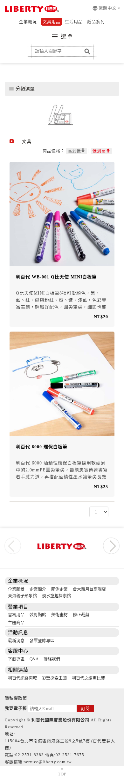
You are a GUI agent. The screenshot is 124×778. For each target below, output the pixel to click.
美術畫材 (59, 614)
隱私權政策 (16, 698)
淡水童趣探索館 (56, 595)
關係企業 (59, 589)
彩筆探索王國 (54, 677)
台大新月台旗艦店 (89, 589)
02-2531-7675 (70, 754)
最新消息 (16, 640)
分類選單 (22, 88)
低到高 (99, 150)
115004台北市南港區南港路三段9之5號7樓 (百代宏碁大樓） (60, 744)
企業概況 (28, 21)
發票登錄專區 (42, 640)
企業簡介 (38, 589)
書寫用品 (16, 614)
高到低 (74, 150)
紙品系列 (96, 21)
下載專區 (16, 659)
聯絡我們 (52, 659)
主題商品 (16, 622)
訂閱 (85, 708)
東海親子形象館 (22, 595)
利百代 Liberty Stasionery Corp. (31, 9)
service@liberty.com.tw (48, 761)
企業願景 (16, 589)
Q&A (34, 659)
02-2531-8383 (29, 754)
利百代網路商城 (22, 677)
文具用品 (51, 21)
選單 (62, 36)
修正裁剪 (81, 614)
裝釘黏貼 (38, 614)
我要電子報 (16, 708)
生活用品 (74, 21)
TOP (62, 774)
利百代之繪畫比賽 (88, 677)
